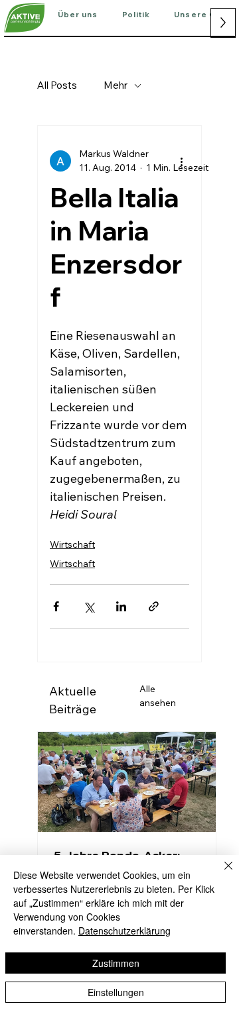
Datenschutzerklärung (124, 930)
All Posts (57, 85)
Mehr (115, 85)
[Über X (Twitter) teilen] (88, 606)
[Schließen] (220, 873)
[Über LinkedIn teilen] (121, 606)
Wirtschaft (72, 544)
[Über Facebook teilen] (56, 606)
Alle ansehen (157, 696)
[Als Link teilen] (153, 606)
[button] (78, 15)
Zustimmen (115, 963)
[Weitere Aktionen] (181, 161)
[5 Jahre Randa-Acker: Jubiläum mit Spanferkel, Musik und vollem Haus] (127, 782)
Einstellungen (116, 992)
